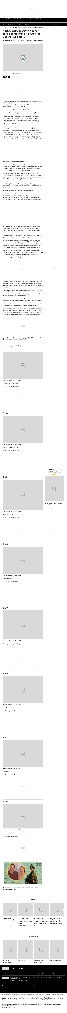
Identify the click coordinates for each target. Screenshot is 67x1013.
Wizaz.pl (20, 990)
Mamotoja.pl (5, 987)
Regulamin (12, 973)
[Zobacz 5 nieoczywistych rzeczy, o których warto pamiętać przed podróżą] (25, 909)
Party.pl (19, 987)
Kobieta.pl (36, 985)
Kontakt (5, 973)
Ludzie (11, 27)
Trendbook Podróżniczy (35, 18)
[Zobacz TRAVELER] (25, 949)
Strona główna (5, 27)
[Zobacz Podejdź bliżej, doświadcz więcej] (10, 909)
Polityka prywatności (21, 973)
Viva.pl (3, 990)
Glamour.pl (20, 985)
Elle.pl (3, 985)
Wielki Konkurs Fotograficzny (23, 18)
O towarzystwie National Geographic (35, 973)
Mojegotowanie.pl (54, 985)
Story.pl (52, 990)
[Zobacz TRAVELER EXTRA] (57, 949)
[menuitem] (8, 24)
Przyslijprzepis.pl (54, 987)
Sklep (4, 18)
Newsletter (8, 18)
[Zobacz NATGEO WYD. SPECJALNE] (41, 949)
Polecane (43, 18)
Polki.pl (35, 987)
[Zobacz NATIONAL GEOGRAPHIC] (10, 949)
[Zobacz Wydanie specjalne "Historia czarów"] (54, 488)
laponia (5, 892)
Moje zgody (55, 973)
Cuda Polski (14, 18)
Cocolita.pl (36, 990)
